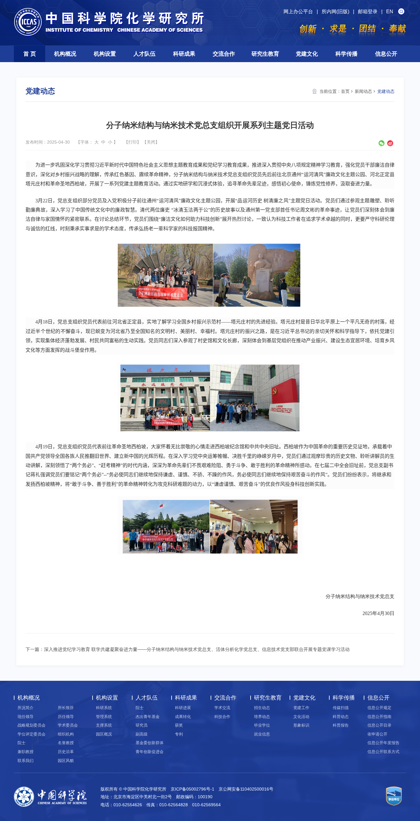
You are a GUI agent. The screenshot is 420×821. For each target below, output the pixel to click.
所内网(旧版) (335, 11)
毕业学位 (262, 725)
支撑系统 (104, 725)
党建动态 (385, 91)
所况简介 (26, 707)
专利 (179, 734)
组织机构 (66, 734)
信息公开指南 (379, 716)
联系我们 (26, 760)
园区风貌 (66, 760)
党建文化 (307, 54)
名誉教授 (66, 742)
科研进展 (183, 707)
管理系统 (104, 716)
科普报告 (341, 725)
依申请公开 (377, 734)
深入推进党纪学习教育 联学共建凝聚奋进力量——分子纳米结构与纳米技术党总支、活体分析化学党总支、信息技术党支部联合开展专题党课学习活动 (197, 649)
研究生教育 (265, 54)
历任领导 (66, 716)
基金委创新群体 (150, 742)
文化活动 (301, 716)
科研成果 (184, 54)
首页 (345, 91)
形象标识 (301, 725)
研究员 (142, 725)
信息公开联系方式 (383, 751)
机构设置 (105, 54)
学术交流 (222, 707)
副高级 (142, 734)
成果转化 (183, 716)
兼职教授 (26, 751)
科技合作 (222, 716)
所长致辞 (66, 707)
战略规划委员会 (32, 725)
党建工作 (301, 707)
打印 (132, 142)
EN (389, 11)
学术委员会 (68, 725)
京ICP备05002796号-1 (192, 789)
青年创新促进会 (150, 751)
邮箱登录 (368, 11)
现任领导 (26, 716)
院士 (22, 742)
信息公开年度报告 (383, 742)
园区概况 (104, 734)
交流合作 (224, 54)
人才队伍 (144, 54)
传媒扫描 (341, 707)
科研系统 (104, 707)
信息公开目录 (379, 725)
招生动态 (262, 707)
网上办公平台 (298, 11)
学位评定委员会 (32, 734)
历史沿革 (66, 751)
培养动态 (262, 716)
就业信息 (262, 734)
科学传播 (346, 54)
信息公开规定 (379, 707)
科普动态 (341, 716)
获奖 (179, 725)
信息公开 (386, 54)
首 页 (29, 54)
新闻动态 (363, 91)
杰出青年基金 (148, 716)
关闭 (151, 142)
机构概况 (65, 54)
